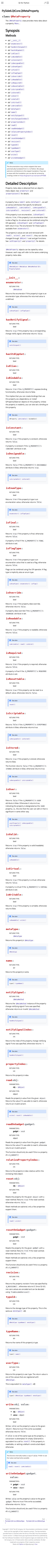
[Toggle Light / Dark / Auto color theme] (45, 3)
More (16, 23)
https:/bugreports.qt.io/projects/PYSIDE (33, 175)
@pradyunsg (29, 1544)
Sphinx (21, 1544)
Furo (36, 1544)
